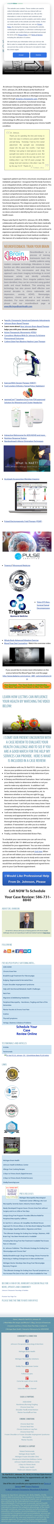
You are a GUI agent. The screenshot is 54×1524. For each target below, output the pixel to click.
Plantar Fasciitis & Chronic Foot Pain (16, 1009)
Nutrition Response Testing (15, 438)
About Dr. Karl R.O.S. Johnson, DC (30, 1319)
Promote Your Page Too (9, 1296)
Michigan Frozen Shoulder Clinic (27, 1456)
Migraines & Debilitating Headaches (16, 998)
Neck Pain (6, 993)
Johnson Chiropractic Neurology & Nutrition (15, 1290)
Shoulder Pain (21, 1410)
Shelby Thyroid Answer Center (27, 1366)
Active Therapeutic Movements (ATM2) (20, 332)
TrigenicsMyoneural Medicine (17, 565)
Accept (21, 55)
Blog (33, 1323)
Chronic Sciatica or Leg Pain (27, 1429)
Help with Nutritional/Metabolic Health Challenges (21, 989)
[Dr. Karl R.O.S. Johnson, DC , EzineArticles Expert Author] (26, 1055)
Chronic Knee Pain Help (30, 1326)
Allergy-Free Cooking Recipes (14, 1169)
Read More (46, 933)
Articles (6, 1047)
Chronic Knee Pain (10, 971)
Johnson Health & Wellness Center (15, 1165)
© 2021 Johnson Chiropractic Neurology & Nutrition (27, 1489)
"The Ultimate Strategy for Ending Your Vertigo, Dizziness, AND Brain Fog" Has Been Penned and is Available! (26, 1234)
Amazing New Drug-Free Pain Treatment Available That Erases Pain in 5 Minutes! (26, 1242)
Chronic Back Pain (27, 1424)
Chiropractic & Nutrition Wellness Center (27, 1459)
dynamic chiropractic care (26, 98)
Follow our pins (27, 1374)
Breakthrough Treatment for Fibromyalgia (18, 976)
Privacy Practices (32, 1486)
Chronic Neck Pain (27, 1426)
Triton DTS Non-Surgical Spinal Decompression (43, 605)
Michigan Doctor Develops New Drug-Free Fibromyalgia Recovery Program (23, 1264)
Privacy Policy (23, 35)
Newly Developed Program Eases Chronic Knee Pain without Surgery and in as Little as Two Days (25, 1209)
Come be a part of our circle (27, 1381)
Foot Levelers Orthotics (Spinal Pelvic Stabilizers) (24, 386)
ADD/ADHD (27, 1402)
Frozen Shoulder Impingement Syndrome (18, 984)
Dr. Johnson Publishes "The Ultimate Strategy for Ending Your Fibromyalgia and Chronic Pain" (26, 1249)
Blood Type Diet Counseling (15, 643)
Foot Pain (33, 1412)
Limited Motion (32, 1410)
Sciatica (6, 1014)
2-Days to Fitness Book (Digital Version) (17, 1173)
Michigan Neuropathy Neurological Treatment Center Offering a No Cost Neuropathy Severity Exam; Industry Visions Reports (25, 1201)
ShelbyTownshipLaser (11, 1182)
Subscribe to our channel (27, 1388)
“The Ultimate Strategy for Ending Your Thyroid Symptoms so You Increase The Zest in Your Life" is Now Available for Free (26, 1272)
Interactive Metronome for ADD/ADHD (35, 1329)
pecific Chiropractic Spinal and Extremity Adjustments (27, 320)
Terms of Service (37, 35)
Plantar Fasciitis (23, 1412)
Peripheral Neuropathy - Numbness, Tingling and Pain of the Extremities (25, 1003)
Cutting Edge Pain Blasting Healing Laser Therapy (24, 341)
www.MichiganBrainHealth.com (18, 306)
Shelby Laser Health (27, 1467)
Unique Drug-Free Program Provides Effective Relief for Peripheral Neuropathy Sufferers (23, 1217)
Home (15, 1319)
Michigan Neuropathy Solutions (27, 1359)
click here (38, 851)
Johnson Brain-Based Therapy (16, 323)
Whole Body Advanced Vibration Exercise (21, 640)
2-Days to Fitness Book (27, 1464)
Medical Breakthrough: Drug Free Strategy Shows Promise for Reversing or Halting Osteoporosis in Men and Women (26, 1257)
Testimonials (7, 1051)
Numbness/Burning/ (24, 1404)
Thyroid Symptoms (10, 1018)
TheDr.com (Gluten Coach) (27, 1470)
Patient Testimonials (27, 1451)
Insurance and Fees (14, 1326)
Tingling (35, 1404)
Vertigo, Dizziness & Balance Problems (17, 1023)
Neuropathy (27, 1437)
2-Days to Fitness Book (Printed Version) (18, 1178)
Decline (38, 55)
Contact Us (43, 1326)
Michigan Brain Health (11, 1160)
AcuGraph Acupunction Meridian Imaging (21, 479)
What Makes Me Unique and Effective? (17, 1323)
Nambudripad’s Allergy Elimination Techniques (23, 441)
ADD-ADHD (7, 967)
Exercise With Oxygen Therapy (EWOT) (20, 383)
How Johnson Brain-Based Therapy (34, 326)
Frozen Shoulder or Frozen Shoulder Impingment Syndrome (27, 1434)
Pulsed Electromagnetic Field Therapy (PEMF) (23, 521)
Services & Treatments (43, 1323)
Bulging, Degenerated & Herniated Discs (18, 980)
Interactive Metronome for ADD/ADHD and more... (25, 435)
